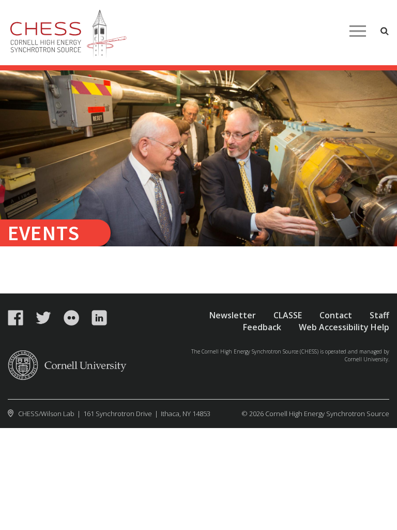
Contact (335, 315)
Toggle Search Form (384, 31)
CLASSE (287, 315)
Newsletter (232, 315)
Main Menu (357, 31)
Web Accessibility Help (344, 327)
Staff (379, 315)
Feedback (262, 327)
